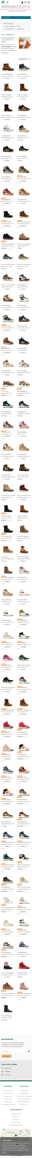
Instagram (7, 1071)
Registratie (24, 1093)
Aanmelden (24, 1091)
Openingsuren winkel (8, 1104)
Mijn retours (24, 1104)
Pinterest (6, 1075)
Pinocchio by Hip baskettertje (8, 687)
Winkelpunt (8, 1101)
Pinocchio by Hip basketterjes (8, 264)
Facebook (7, 1068)
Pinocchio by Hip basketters (8, 842)
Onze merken (8, 1093)
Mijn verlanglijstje (24, 1099)
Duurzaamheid (8, 1091)
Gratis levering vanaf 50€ (17, 11)
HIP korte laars (6, 516)
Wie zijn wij (8, 1099)
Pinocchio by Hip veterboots (24, 221)
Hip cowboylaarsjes (7, 577)
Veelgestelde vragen (16, 1125)
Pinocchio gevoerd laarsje (24, 710)
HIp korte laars (22, 516)
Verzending (16, 1117)
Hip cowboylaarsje (23, 557)
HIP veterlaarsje (6, 1016)
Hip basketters (22, 74)
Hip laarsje (4, 557)
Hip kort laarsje (6, 95)
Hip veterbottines (7, 74)
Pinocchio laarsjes (23, 536)
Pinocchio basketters (8, 244)
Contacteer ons (16, 1114)
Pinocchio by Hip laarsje (8, 495)
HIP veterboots (6, 221)
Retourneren (16, 1122)
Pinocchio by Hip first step (24, 864)
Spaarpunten (8, 1096)
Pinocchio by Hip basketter (24, 264)
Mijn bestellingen (24, 1101)
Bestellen (16, 1119)
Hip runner (4, 391)
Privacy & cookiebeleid (16, 1155)
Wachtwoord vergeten (24, 1096)
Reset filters (26, 18)
